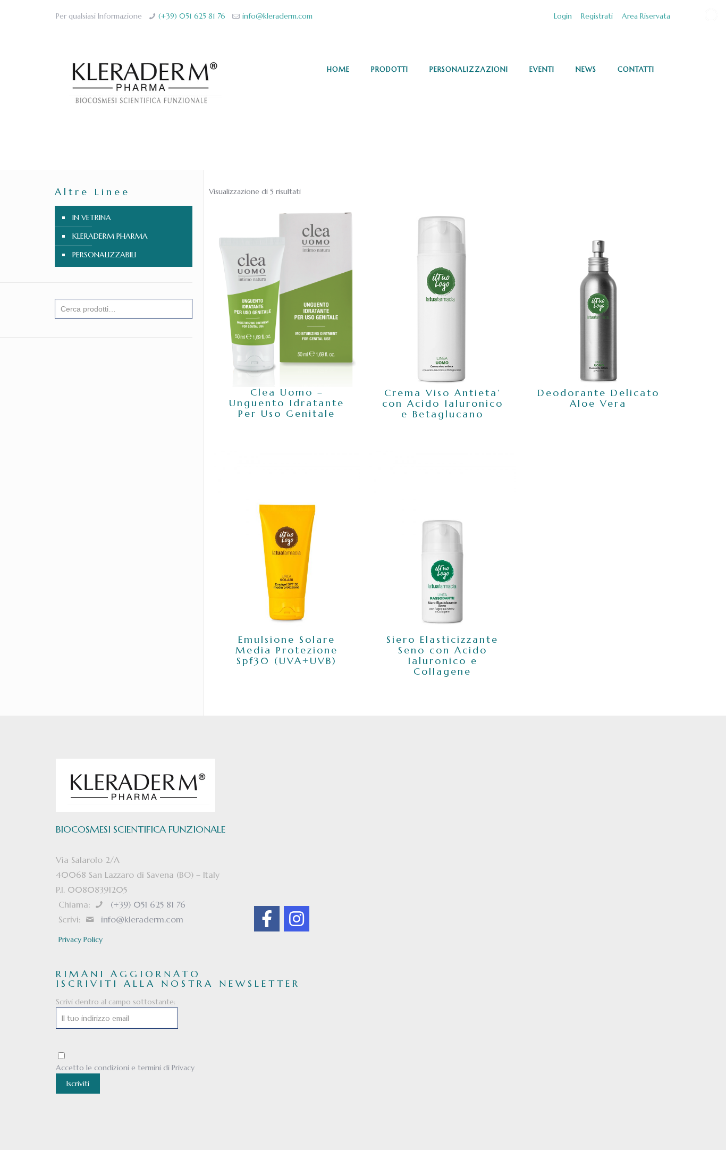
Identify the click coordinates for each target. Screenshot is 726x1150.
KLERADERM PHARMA (110, 236)
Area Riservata (646, 16)
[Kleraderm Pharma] (144, 83)
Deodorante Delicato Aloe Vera (598, 398)
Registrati (597, 16)
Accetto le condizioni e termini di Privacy (125, 1067)
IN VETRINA (91, 217)
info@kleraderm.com (277, 16)
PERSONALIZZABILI (104, 254)
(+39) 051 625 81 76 (191, 16)
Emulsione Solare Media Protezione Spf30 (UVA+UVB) (286, 650)
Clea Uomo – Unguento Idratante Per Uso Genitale (286, 402)
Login (563, 16)
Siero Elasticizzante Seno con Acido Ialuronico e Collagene (442, 655)
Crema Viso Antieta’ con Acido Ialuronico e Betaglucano (442, 403)
